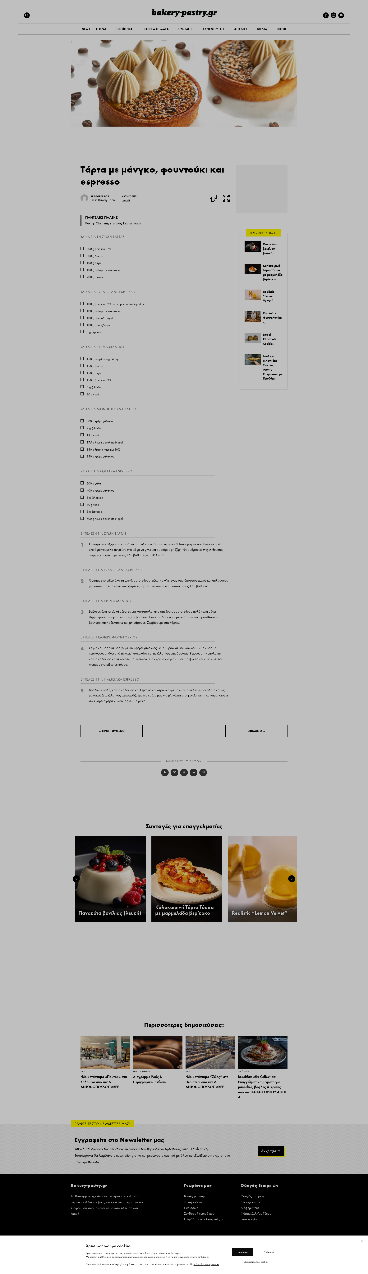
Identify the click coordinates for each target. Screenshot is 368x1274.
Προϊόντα (243, 1071)
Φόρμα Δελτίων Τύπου (256, 1214)
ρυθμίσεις (203, 1256)
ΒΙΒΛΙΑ (262, 29)
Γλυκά (126, 200)
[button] (27, 15)
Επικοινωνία (249, 1219)
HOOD (281, 29)
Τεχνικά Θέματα (141, 1071)
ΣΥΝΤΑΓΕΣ (185, 29)
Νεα (82, 1071)
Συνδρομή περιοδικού (199, 1214)
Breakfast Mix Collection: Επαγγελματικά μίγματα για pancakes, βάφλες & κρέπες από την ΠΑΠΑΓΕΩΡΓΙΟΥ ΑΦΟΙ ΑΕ (262, 1086)
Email (203, 772)
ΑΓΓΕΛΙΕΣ (241, 29)
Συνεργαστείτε (250, 1202)
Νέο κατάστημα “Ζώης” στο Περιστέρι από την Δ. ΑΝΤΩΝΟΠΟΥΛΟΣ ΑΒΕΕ (207, 1081)
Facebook (165, 772)
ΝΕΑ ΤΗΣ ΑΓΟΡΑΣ (94, 29)
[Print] (213, 197)
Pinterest (184, 772)
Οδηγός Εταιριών (252, 1196)
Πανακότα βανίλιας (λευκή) (270, 248)
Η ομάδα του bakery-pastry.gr (203, 1219)
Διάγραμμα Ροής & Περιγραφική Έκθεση (149, 1079)
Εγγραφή (268, 1151)
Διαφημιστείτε (250, 1208)
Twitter (174, 772)
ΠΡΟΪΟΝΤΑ (125, 29)
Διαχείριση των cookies (256, 1261)
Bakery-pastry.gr (194, 1196)
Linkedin (193, 772)
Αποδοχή (243, 1251)
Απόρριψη (269, 1251)
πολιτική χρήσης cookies (206, 1264)
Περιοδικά (191, 1208)
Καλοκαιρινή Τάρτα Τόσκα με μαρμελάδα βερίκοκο (184, 910)
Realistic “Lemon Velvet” (268, 296)
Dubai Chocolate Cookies (270, 339)
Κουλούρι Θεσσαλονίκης (272, 317)
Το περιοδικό (193, 1202)
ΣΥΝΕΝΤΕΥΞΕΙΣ (214, 29)
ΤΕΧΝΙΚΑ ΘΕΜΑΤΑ (155, 29)
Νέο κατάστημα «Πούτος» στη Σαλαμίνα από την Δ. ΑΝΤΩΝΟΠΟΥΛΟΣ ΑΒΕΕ (103, 1081)
